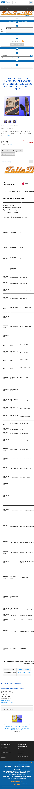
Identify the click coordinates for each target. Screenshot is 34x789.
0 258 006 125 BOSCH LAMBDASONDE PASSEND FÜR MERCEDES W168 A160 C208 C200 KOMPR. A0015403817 (17, 728)
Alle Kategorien (7, 8)
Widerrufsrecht (21, 759)
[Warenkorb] (27, 8)
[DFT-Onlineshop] (5, 2)
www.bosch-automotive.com (8, 702)
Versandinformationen (6, 749)
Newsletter (3, 757)
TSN (17, 41)
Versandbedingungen (23, 756)
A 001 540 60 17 (20, 669)
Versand (11, 144)
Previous (4, 724)
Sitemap (3, 755)
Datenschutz (17, 784)
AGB (19, 748)
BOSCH (9, 136)
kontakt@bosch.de (5, 700)
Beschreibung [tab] (6, 161)
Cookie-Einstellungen (17, 781)
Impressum (17, 788)
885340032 (29, 672)
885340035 (24, 672)
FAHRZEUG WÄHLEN (17, 44)
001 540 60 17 (27, 669)
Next (30, 724)
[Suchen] (31, 3)
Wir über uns (4, 747)
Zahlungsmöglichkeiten (6, 752)
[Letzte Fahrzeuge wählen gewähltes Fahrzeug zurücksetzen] (17, 67)
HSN (11, 41)
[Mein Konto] (31, 8)
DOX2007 (19, 672)
